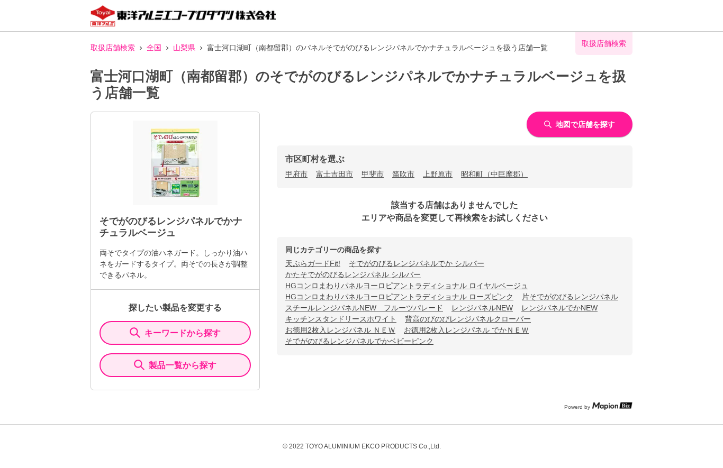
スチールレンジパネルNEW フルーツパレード (364, 308)
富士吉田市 (334, 174)
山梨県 (184, 47)
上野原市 (438, 174)
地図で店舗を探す (585, 124)
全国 (154, 47)
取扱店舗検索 (113, 47)
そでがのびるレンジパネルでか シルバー (416, 263)
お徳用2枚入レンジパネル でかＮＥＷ (466, 330)
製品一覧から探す (182, 365)
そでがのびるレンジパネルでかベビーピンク (359, 341)
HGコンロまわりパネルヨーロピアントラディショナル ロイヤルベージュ (406, 285)
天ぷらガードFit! (312, 263)
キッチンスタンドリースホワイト (340, 319)
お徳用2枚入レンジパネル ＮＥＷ (340, 330)
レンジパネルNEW (482, 308)
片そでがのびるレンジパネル (570, 296)
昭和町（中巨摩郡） (494, 174)
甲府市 (296, 174)
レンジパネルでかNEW (559, 308)
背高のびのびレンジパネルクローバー (468, 319)
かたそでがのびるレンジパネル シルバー (353, 274)
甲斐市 (373, 174)
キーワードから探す (182, 332)
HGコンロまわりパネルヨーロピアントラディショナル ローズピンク (399, 296)
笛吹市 (403, 174)
